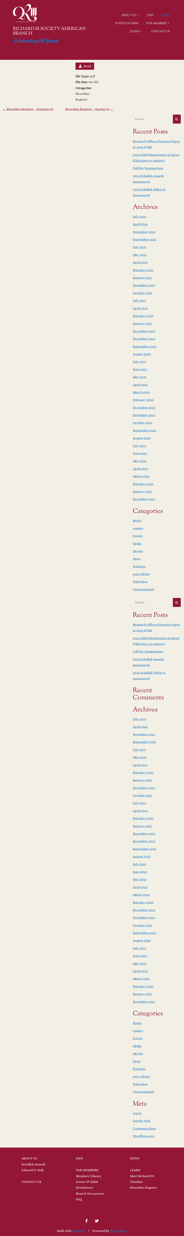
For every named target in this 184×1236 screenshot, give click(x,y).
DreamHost (118, 1231)
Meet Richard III (142, 1176)
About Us (128, 15)
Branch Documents (90, 1193)
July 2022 (139, 445)
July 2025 (139, 247)
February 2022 (143, 484)
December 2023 (144, 331)
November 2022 (144, 415)
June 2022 (140, 453)
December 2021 (144, 499)
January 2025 (142, 277)
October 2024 (142, 293)
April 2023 (140, 384)
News (166, 15)
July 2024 (139, 300)
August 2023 (142, 354)
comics (138, 528)
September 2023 (144, 346)
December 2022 (144, 407)
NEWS (134, 1158)
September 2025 (144, 239)
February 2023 (143, 400)
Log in (137, 1113)
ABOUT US (29, 1158)
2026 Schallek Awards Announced (148, 178)
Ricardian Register (143, 1187)
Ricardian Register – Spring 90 (89, 109)
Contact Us (160, 31)
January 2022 (142, 491)
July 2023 (139, 361)
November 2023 (144, 338)
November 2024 (144, 285)
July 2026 (139, 216)
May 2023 (139, 377)
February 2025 (143, 270)
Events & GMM (126, 23)
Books (137, 520)
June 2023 (140, 369)
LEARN (135, 1170)
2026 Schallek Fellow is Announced (149, 192)
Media (137, 543)
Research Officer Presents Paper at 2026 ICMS (156, 144)
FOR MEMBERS (87, 1170)
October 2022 (142, 422)
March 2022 (141, 476)
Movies (138, 551)
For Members (156, 23)
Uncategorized (143, 589)
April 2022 (140, 468)
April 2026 (140, 224)
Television (140, 581)
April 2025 (140, 262)
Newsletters (84, 1187)
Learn (135, 31)
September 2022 (144, 430)
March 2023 (141, 392)
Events (138, 536)
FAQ (79, 1199)
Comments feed (144, 1128)
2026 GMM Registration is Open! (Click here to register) (156, 157)
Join (150, 15)
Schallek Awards (33, 1164)
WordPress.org (143, 1136)
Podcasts (139, 566)
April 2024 (140, 308)
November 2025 (144, 232)
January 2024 (142, 323)
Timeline (136, 1182)
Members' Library (88, 1176)
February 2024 (143, 316)
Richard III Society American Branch (49, 31)
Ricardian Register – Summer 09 (28, 109)
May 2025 (139, 255)
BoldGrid (78, 1231)
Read (87, 66)
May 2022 (139, 461)
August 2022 (142, 438)
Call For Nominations (148, 168)
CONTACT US (31, 1182)
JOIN (79, 1158)
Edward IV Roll (32, 1170)
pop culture (141, 574)
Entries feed (141, 1121)
